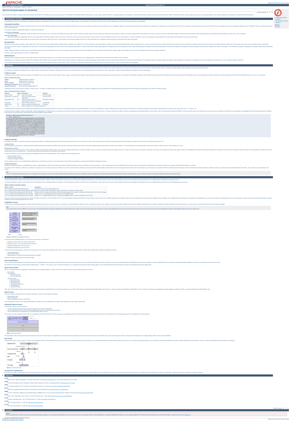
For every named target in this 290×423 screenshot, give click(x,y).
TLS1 (30, 192)
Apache (4, 7)
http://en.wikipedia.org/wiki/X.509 (61, 386)
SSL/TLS (30, 7)
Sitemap (287, 2)
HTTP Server (10, 7)
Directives (275, 2)
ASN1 (39, 111)
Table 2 (164, 88)
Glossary (282, 2)
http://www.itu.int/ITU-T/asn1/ (68, 383)
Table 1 (68, 75)
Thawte (22, 153)
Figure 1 (58, 204)
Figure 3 (24, 340)
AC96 (113, 21)
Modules (270, 2)
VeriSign (28, 153)
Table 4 (37, 198)
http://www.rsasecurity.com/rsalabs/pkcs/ (58, 389)
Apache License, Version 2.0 (17, 420)
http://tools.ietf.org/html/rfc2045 (85, 392)
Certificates (278, 19)
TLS (256, 198)
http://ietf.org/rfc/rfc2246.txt (49, 399)
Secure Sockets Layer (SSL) (282, 20)
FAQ (279, 2)
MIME (247, 111)
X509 (119, 88)
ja (272, 12)
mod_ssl (199, 14)
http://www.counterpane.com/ (48, 379)
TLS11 (30, 193)
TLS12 (31, 195)
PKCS (42, 111)
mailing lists (187, 414)
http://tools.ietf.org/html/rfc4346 (35, 402)
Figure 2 (60, 314)
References (278, 22)
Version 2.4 (24, 7)
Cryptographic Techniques (281, 17)
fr (269, 12)
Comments (278, 26)
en (267, 12)
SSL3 (32, 190)
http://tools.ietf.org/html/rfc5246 (35, 405)
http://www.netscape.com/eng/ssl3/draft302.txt (61, 396)
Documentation (17, 7)
